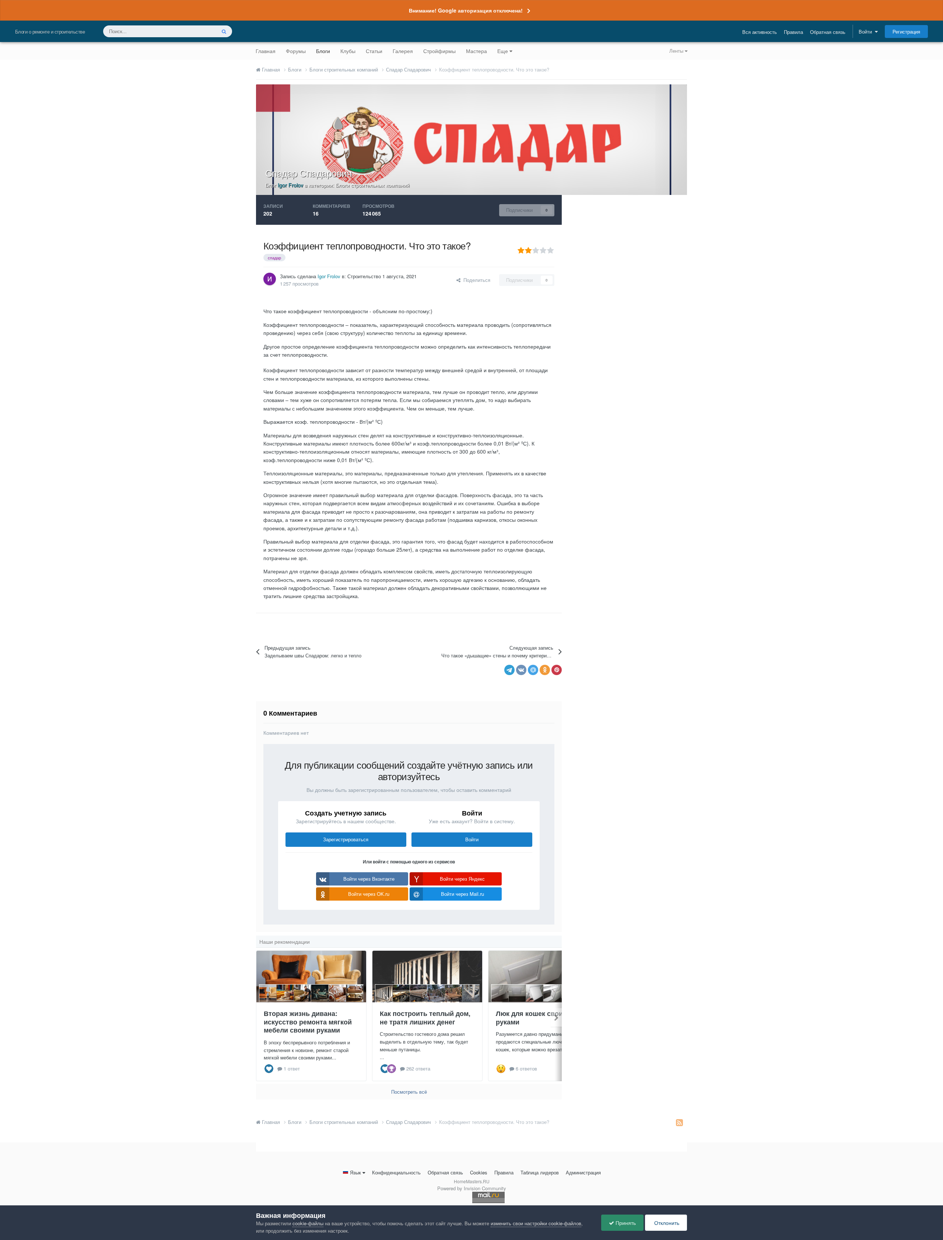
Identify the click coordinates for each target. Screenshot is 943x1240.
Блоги (323, 51)
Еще (502, 51)
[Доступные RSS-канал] (679, 1122)
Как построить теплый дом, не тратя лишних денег (425, 1018)
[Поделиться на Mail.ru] (533, 670)
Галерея (403, 51)
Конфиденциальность (396, 1172)
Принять (625, 1222)
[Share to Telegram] (509, 670)
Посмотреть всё (409, 1091)
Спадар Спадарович (308, 172)
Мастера (476, 51)
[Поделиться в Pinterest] (556, 670)
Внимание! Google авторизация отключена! (466, 10)
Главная (266, 51)
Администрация (583, 1172)
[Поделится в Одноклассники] (545, 670)
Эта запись (194, 31)
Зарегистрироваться (345, 839)
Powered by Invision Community (471, 1188)
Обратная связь (827, 31)
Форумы (296, 51)
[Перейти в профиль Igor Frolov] (269, 279)
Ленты (677, 50)
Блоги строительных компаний (373, 185)
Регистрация (906, 31)
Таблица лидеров (539, 1172)
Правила (793, 31)
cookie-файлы (307, 1223)
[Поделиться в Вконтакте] (521, 670)
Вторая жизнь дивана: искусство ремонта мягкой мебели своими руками (308, 1022)
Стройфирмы (439, 51)
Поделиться (475, 279)
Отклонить (666, 1222)
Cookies (478, 1172)
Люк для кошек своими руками (534, 1018)
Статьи (374, 51)
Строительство (364, 276)
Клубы (347, 51)
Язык (355, 1172)
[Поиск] (224, 31)
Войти (867, 31)
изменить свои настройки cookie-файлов (536, 1223)
